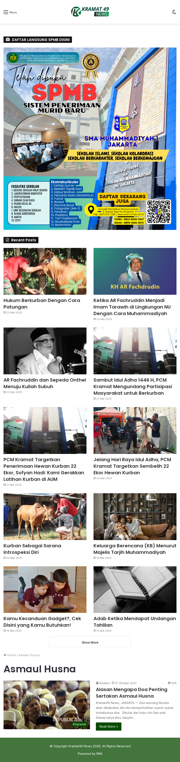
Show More (90, 642)
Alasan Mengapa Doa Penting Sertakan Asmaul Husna (131, 692)
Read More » (108, 726)
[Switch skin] (174, 13)
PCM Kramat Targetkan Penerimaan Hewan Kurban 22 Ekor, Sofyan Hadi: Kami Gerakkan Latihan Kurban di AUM (44, 469)
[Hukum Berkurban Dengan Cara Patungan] (45, 271)
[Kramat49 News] (90, 11)
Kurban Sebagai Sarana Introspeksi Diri (32, 549)
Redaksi (104, 683)
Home (11, 655)
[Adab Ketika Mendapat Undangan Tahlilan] (135, 589)
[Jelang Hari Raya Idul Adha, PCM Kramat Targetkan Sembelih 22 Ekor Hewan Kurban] (135, 430)
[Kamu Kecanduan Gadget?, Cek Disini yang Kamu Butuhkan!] (45, 589)
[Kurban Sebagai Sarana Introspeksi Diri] (45, 516)
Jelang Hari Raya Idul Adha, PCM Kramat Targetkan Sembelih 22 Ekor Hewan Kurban (132, 466)
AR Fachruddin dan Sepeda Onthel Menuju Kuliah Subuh (45, 383)
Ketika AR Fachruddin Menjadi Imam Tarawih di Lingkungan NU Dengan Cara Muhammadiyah (132, 307)
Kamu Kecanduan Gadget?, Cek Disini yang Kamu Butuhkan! (42, 621)
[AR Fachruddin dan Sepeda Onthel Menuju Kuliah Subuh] (45, 351)
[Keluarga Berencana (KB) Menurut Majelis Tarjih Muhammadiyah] (135, 516)
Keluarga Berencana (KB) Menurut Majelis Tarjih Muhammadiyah (135, 549)
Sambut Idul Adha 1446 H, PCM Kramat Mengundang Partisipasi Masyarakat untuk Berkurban (133, 386)
